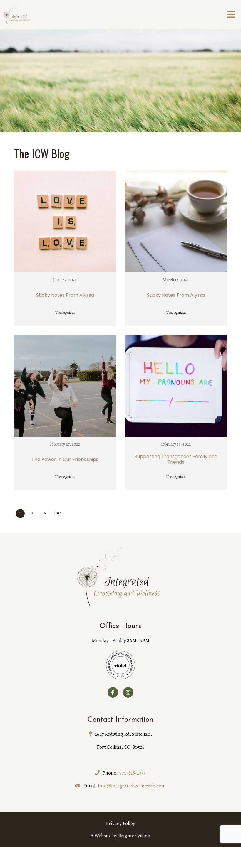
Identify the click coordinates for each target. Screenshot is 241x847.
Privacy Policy (120, 823)
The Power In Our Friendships (64, 459)
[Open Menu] (231, 15)
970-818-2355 (132, 773)
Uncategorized (65, 312)
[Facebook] (113, 692)
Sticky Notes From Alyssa (65, 295)
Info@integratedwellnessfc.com (132, 785)
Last (57, 513)
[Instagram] (128, 692)
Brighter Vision (134, 835)
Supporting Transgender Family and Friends (176, 459)
